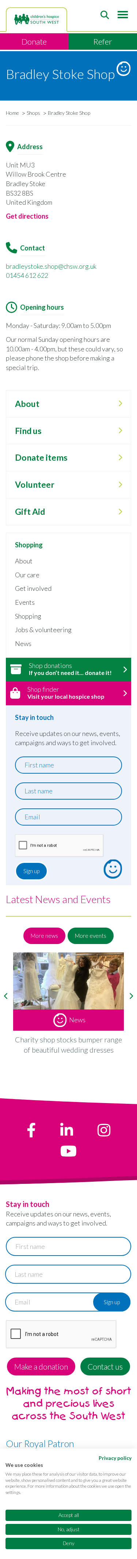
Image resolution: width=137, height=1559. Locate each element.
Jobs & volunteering (43, 630)
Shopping (28, 616)
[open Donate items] (120, 458)
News (23, 643)
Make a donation (41, 1366)
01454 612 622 (27, 275)
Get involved (33, 588)
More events (90, 935)
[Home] (36, 19)
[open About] (120, 403)
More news (44, 935)
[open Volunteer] (120, 485)
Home (12, 113)
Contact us (105, 1366)
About (24, 561)
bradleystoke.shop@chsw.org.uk (51, 266)
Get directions (27, 216)
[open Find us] (120, 430)
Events (25, 602)
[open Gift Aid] (120, 512)
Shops (33, 113)
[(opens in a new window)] (31, 1130)
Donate (34, 41)
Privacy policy (115, 1458)
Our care (27, 575)
